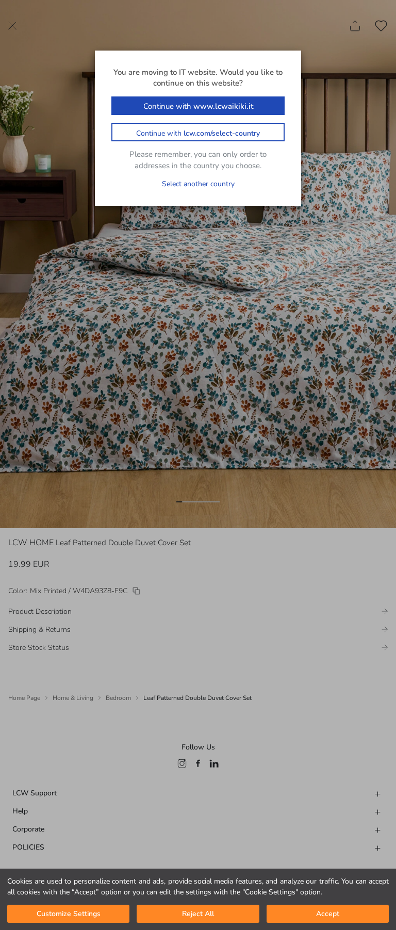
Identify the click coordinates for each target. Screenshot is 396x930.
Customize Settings (69, 914)
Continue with (198, 106)
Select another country (198, 184)
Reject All (198, 914)
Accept (327, 914)
